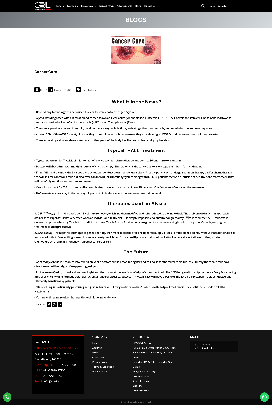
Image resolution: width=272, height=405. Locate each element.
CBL (42, 89)
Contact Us (149, 5)
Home (58, 5)
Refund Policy (99, 371)
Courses (71, 5)
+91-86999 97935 (49, 370)
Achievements (124, 5)
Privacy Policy (99, 362)
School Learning (141, 380)
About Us (97, 347)
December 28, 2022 (62, 89)
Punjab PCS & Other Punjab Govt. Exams (155, 347)
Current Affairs (106, 5)
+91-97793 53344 (55, 365)
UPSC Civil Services (143, 343)
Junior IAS (138, 385)
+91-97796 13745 (48, 376)
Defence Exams (141, 390)
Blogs (138, 5)
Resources (87, 5)
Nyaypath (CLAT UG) (144, 371)
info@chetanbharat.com (59, 381)
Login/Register (218, 6)
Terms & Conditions (103, 366)
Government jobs (142, 376)
